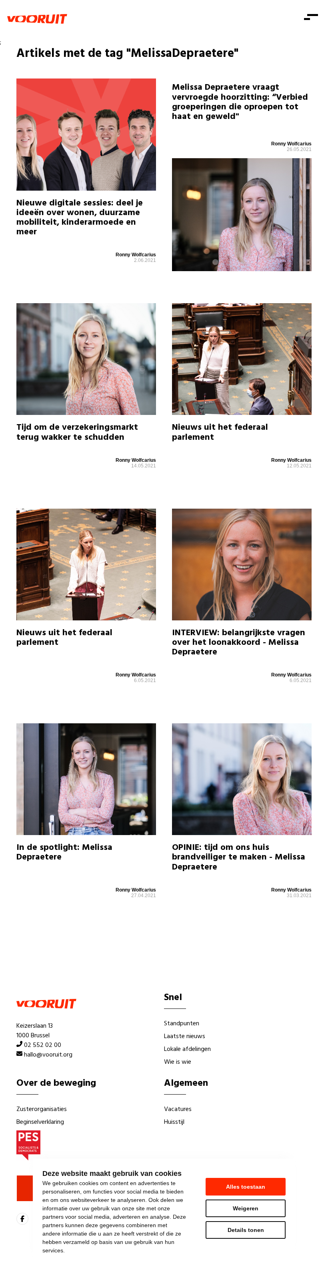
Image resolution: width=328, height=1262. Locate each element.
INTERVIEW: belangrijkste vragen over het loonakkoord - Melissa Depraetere (238, 642)
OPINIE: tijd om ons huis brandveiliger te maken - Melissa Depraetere (238, 857)
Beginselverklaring (40, 1122)
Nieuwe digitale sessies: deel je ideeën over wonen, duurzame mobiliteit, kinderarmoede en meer (79, 218)
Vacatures (178, 1109)
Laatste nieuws (184, 1036)
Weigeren (245, 1208)
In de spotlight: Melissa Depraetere (64, 852)
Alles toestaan (245, 1187)
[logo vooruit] (37, 19)
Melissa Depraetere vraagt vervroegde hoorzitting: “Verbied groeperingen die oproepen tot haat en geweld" (240, 102)
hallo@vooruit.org (48, 1055)
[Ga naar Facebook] (22, 1219)
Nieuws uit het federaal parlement (220, 432)
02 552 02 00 (42, 1045)
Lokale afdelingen (187, 1049)
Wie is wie (177, 1062)
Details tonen (246, 1230)
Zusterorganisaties (41, 1109)
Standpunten (181, 1023)
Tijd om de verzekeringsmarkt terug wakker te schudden (77, 432)
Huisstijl (174, 1122)
